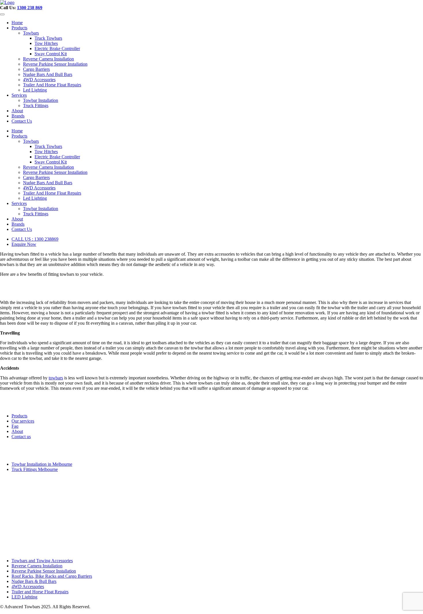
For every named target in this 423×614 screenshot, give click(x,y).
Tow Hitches (46, 43)
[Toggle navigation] (2, 14)
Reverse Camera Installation (48, 58)
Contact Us (22, 121)
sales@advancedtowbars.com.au (31, 533)
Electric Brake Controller (57, 48)
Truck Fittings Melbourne (35, 469)
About (17, 110)
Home (17, 22)
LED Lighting (24, 596)
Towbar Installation (40, 100)
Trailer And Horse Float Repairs (52, 84)
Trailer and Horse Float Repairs (40, 591)
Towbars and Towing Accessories (42, 560)
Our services (23, 421)
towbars (56, 377)
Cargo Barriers (36, 69)
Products (19, 27)
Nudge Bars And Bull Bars (47, 74)
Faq (15, 426)
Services (19, 95)
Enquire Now (24, 244)
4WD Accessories (39, 79)
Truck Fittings (35, 105)
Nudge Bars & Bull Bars (34, 581)
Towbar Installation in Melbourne (42, 464)
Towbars (31, 33)
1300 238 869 (29, 7)
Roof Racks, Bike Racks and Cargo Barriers (52, 576)
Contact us (21, 436)
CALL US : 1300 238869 (35, 239)
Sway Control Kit (51, 53)
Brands (18, 115)
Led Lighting (35, 90)
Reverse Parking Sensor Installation (55, 64)
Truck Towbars (48, 38)
